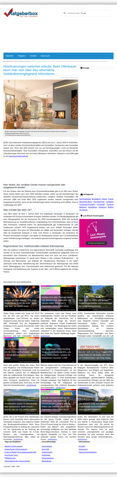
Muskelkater (47, 461)
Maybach (83, 207)
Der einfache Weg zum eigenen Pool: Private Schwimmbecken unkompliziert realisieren (93, 407)
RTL (19, 309)
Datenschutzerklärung (88, 452)
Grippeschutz (47, 452)
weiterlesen (45, 336)
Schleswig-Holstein (87, 204)
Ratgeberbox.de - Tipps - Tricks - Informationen (20, 12)
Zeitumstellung (48, 458)
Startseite (9, 56)
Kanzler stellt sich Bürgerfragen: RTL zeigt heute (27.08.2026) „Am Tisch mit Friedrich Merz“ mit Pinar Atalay (95, 355)
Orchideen (83, 210)
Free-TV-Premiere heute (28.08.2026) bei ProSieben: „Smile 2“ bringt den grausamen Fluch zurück (20, 353)
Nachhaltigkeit (85, 199)
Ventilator (110, 202)
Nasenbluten (47, 446)
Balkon (111, 207)
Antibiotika (46, 455)
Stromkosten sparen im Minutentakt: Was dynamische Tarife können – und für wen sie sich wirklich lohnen (20, 407)
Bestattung (96, 199)
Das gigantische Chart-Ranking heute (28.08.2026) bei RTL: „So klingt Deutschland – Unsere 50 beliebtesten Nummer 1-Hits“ (56, 353)
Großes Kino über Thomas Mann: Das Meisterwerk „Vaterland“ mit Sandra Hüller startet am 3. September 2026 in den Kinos (57, 301)
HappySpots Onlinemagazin (16, 449)
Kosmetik (101, 204)
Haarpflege (92, 207)
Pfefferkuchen (10, 458)
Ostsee (104, 199)
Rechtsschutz (99, 202)
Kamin (111, 199)
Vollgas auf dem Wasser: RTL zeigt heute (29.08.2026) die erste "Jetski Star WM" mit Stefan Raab (20, 303)
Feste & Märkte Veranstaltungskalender (20, 452)
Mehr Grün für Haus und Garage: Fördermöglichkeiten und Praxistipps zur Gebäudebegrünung (95, 303)
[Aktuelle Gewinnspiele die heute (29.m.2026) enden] (96, 247)
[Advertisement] (58, 35)
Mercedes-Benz (85, 202)
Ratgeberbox (9, 61)
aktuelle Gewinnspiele (14, 446)
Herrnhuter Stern (11, 455)
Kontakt (33, 56)
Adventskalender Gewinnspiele (17, 461)
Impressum (45, 56)
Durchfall (45, 449)
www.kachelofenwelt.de (18, 156)
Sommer (110, 204)
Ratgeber (21, 56)
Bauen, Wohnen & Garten (22, 61)
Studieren (102, 207)
